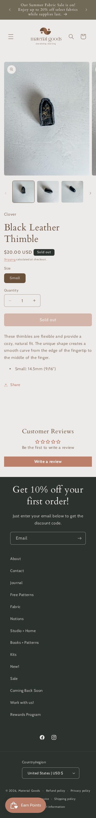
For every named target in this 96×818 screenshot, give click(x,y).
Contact (17, 570)
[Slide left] (5, 193)
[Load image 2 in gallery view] (48, 192)
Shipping (10, 259)
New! (14, 666)
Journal (16, 582)
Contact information (50, 807)
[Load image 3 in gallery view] (72, 192)
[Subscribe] (80, 538)
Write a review (48, 461)
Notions (17, 618)
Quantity (11, 290)
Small (18, 279)
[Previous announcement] (9, 9)
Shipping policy (65, 799)
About (15, 558)
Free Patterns (22, 594)
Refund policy (56, 790)
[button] (11, 36)
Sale (14, 678)
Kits (13, 654)
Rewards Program (25, 714)
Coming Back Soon (26, 690)
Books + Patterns (24, 642)
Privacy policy (80, 790)
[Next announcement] (86, 9)
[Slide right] (90, 193)
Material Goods (29, 790)
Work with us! (22, 702)
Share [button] (15, 384)
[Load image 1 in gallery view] (23, 192)
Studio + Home (23, 630)
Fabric (15, 606)
